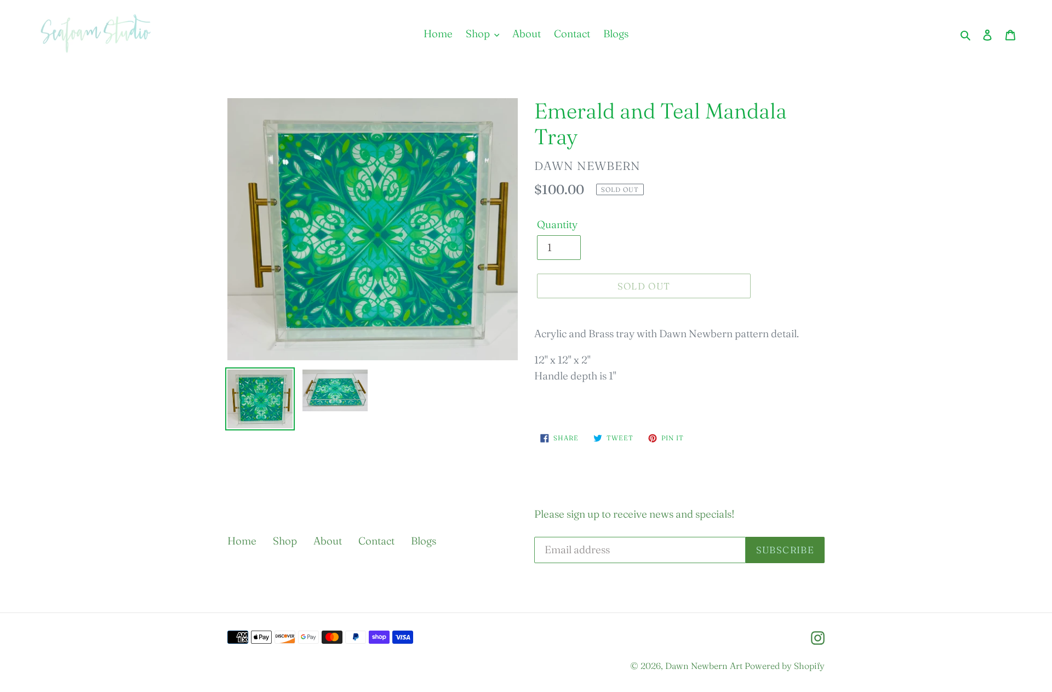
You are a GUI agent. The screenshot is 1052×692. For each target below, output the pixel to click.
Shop (285, 540)
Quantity (557, 224)
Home (241, 540)
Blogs (423, 540)
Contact (376, 540)
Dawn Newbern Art (703, 665)
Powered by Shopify (785, 665)
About (327, 540)
